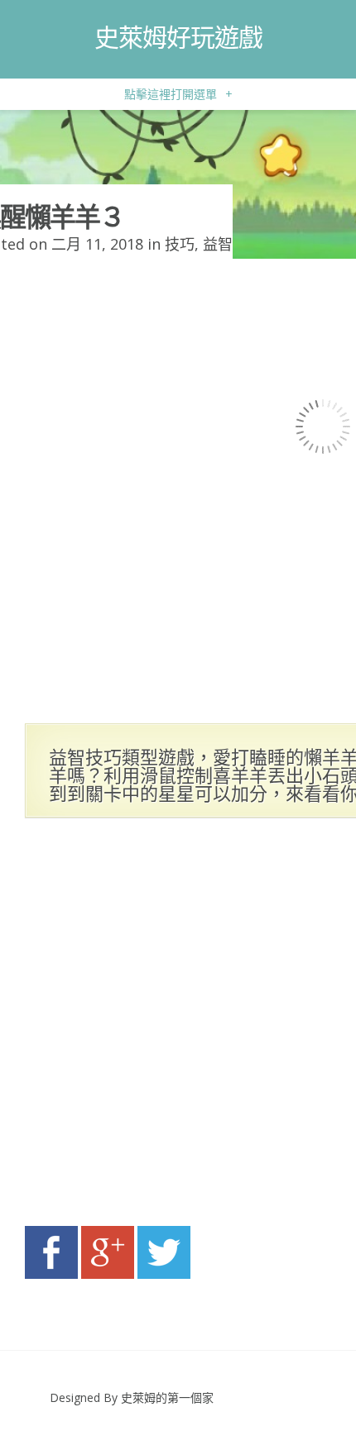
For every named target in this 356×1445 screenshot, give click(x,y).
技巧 (180, 244)
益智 (218, 244)
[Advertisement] (178, 1026)
